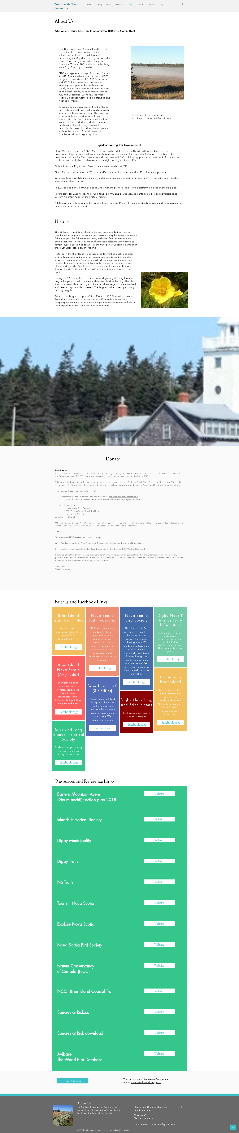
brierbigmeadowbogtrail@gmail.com (126, 543)
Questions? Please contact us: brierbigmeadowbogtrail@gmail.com (151, 116)
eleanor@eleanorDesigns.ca (146, 1082)
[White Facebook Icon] (182, 1107)
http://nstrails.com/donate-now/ (123, 496)
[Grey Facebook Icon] (182, 4)
